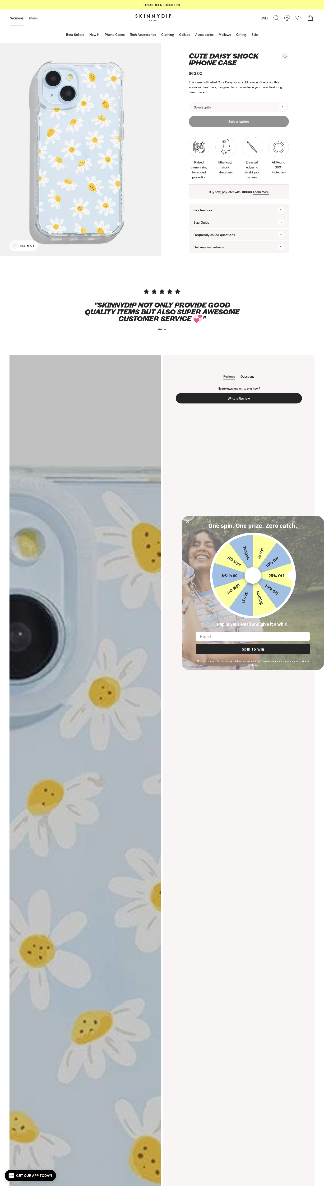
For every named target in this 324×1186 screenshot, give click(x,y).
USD (264, 17)
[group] (162, 4)
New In (94, 34)
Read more (197, 92)
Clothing (167, 34)
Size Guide (202, 222)
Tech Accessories (143, 34)
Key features (203, 210)
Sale (254, 34)
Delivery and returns (209, 246)
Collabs (184, 34)
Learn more (260, 192)
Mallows (225, 34)
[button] (285, 56)
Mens (33, 17)
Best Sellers (75, 34)
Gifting (241, 34)
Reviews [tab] (229, 377)
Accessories (204, 34)
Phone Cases (115, 34)
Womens (16, 17)
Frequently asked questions (214, 234)
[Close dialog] (187, 521)
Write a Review (240, 400)
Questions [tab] (247, 377)
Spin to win (253, 649)
